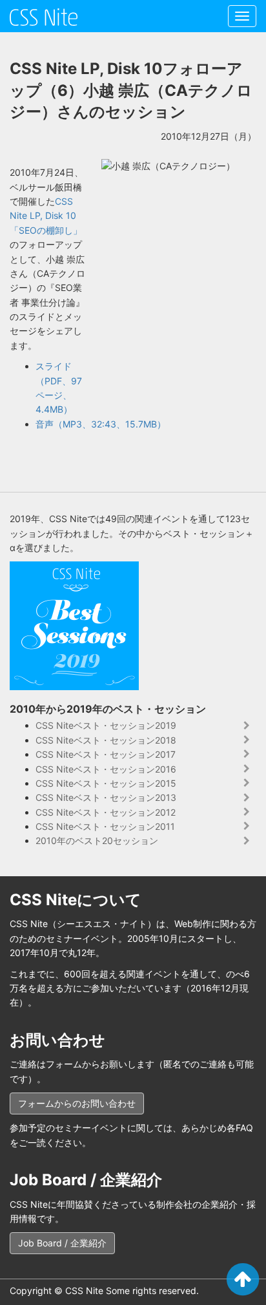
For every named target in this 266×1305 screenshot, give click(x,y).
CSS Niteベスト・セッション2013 (106, 797)
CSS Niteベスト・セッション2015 (106, 783)
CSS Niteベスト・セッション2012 (106, 812)
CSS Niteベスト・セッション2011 (105, 826)
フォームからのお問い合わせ (77, 1103)
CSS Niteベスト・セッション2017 (106, 754)
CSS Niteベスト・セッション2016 (106, 769)
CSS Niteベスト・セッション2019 (106, 725)
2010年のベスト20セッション (97, 840)
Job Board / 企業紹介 (62, 1242)
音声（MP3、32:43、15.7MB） (101, 423)
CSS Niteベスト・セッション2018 (106, 740)
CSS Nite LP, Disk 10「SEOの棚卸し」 (46, 216)
